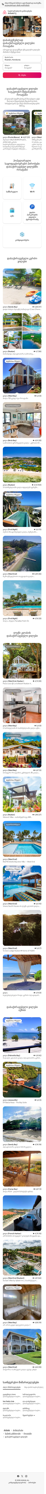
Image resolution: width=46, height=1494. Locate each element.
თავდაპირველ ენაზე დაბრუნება (17, 5)
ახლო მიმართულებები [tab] (12, 1387)
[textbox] (12, 68)
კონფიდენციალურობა (17, 1483)
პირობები (32, 1483)
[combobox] (22, 59)
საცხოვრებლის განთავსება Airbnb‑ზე (20, 12)
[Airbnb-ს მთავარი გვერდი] (4, 12)
